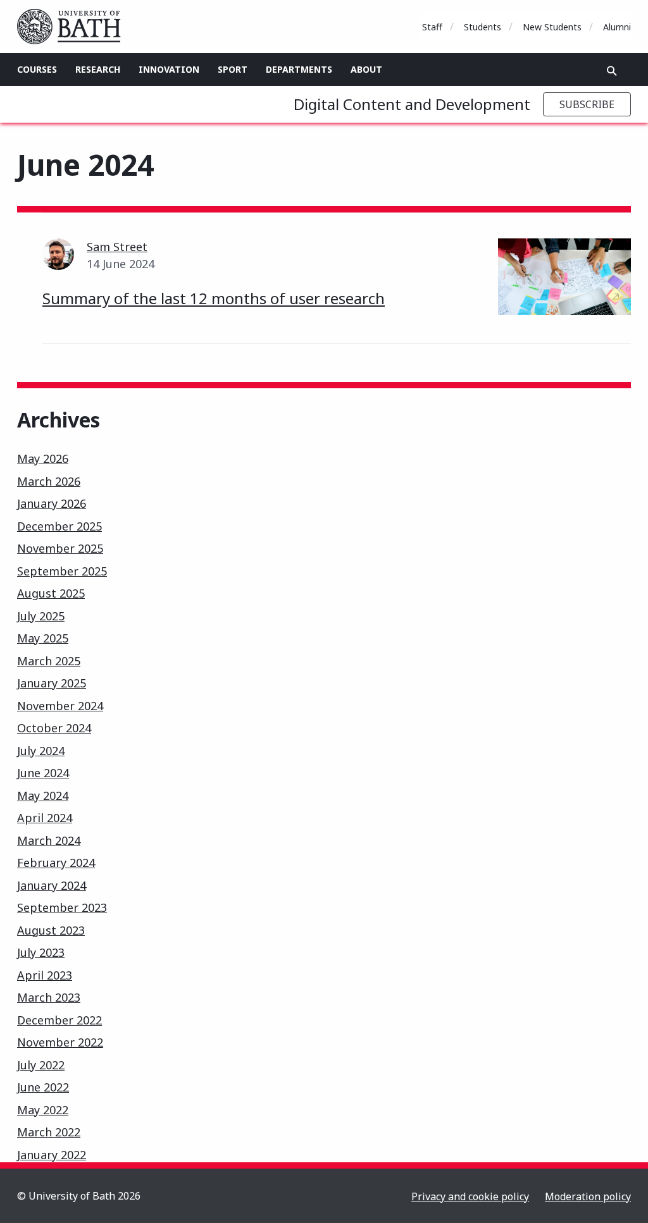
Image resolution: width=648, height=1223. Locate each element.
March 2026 (48, 481)
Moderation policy (588, 1196)
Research (97, 69)
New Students (552, 27)
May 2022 (42, 1109)
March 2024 (48, 840)
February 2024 (56, 862)
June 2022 (43, 1087)
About (366, 69)
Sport (232, 69)
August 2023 (51, 930)
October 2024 (54, 727)
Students (482, 27)
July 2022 (41, 1064)
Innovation (169, 69)
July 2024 (41, 750)
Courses (37, 69)
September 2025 (62, 571)
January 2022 (51, 1154)
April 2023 (44, 975)
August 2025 (51, 593)
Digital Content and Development (412, 104)
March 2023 (48, 997)
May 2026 (42, 458)
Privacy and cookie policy (470, 1196)
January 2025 (51, 683)
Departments (299, 69)
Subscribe (586, 104)
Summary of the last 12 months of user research (213, 298)
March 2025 (48, 660)
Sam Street (117, 246)
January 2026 (51, 503)
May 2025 (42, 638)
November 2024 (60, 705)
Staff (432, 27)
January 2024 (51, 885)
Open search (612, 71)
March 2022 (48, 1132)
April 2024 (44, 817)
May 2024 (42, 795)
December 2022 (59, 1020)
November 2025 (60, 548)
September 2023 (62, 907)
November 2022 (60, 1042)
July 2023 (41, 952)
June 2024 (43, 772)
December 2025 (59, 526)
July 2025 (41, 616)
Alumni (617, 27)
